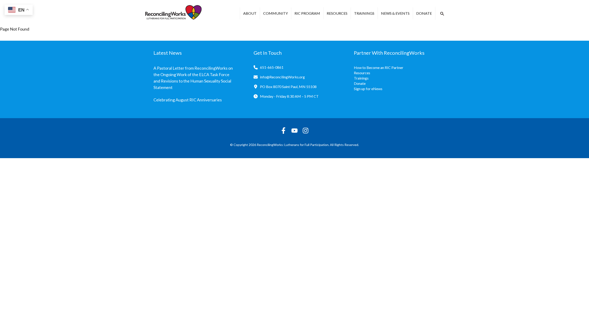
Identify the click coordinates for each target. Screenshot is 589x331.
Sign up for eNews (368, 88)
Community (275, 13)
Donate (424, 13)
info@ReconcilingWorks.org (282, 77)
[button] (442, 13)
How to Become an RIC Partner (378, 67)
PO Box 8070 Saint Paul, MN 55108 (288, 86)
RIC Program (307, 13)
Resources (337, 13)
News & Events (395, 13)
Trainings (364, 13)
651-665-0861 (271, 67)
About (250, 13)
